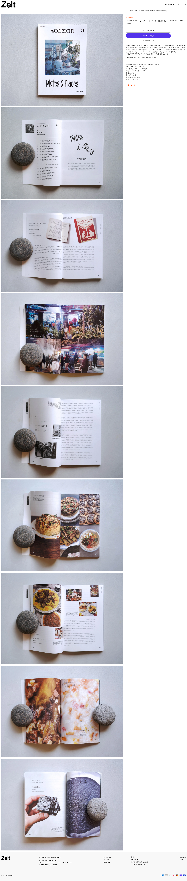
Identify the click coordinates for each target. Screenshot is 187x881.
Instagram (183, 857)
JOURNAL (107, 862)
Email (181, 859)
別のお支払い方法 (148, 40)
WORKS (106, 859)
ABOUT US (107, 857)
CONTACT (134, 859)
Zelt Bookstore (9, 875)
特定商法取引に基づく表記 (139, 862)
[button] (181, 4)
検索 (132, 857)
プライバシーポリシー (138, 864)
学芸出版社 (129, 18)
